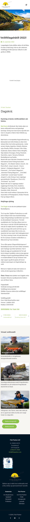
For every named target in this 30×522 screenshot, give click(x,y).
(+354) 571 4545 (15, 450)
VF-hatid (3, 107)
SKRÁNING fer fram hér (10, 309)
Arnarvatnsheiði (8, 353)
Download (8, 107)
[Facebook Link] (11, 518)
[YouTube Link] (15, 518)
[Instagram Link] (19, 518)
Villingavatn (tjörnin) (10, 407)
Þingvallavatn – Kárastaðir (12, 379)
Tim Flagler (4, 206)
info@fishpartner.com (15, 452)
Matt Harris (4, 126)
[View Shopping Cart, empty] (26, 4)
